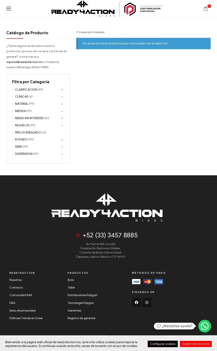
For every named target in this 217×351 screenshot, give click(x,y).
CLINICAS (21, 96)
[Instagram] (146, 302)
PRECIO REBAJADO (28, 132)
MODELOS (22, 125)
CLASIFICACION (26, 89)
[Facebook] (136, 302)
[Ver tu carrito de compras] (205, 8)
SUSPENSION (23, 154)
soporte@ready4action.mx (24, 62)
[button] (204, 326)
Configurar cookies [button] (162, 344)
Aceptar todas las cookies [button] (195, 343)
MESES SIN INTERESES (29, 118)
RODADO (21, 139)
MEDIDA (20, 111)
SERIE (18, 146)
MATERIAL (21, 104)
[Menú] (8, 8)
